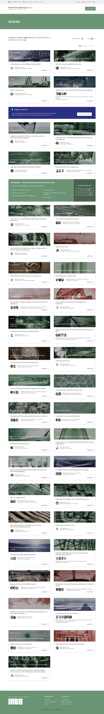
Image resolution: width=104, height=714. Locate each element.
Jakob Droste (77, 561)
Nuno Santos (21, 334)
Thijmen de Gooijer (29, 391)
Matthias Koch (32, 557)
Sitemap (42, 709)
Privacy (51, 709)
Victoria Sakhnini (79, 279)
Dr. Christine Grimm (26, 365)
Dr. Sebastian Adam (75, 589)
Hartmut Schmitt (83, 561)
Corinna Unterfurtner (84, 96)
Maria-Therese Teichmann (65, 96)
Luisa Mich (24, 93)
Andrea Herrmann (64, 338)
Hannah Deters (70, 561)
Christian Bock (22, 474)
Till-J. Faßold (21, 675)
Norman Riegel (82, 589)
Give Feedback (65, 699)
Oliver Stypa (69, 419)
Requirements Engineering (20, 8)
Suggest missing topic (84, 114)
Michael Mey (66, 364)
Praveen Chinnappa (23, 170)
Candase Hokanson (76, 222)
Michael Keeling (37, 391)
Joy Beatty (69, 222)
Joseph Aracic (21, 141)
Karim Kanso (34, 419)
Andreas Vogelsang (88, 170)
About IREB (47, 699)
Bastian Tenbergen (64, 620)
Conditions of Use (59, 709)
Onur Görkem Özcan (34, 365)
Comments (83, 1)
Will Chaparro (44, 391)
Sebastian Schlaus (76, 419)
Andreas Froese (87, 620)
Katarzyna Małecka (23, 253)
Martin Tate (66, 647)
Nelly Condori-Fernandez (85, 338)
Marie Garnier (25, 647)
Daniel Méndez (74, 170)
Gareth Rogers (22, 67)
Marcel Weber (78, 393)
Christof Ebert (67, 307)
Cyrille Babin (66, 142)
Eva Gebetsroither (75, 96)
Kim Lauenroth (37, 307)
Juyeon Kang (77, 473)
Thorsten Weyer (80, 620)
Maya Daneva (71, 338)
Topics (91, 8)
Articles (78, 1)
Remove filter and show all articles (87, 45)
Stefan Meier (67, 447)
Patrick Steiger (44, 307)
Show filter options (77, 38)
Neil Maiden (21, 446)
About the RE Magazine (50, 701)
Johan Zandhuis (67, 249)
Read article (44, 70)
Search (94, 1)
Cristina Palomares (29, 587)
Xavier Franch (80, 170)
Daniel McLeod (40, 419)
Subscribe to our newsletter (83, 194)
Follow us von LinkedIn (84, 189)
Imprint (46, 709)
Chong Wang (77, 338)
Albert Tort (21, 530)
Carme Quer (36, 587)
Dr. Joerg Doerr (89, 589)
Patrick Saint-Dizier (71, 473)
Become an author (66, 704)
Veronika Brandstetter (69, 621)
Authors (89, 1)
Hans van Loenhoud (29, 307)
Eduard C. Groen (25, 557)
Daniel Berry (85, 279)
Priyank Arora (67, 502)
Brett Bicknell (28, 419)
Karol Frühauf (67, 67)
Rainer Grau (21, 223)
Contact (46, 704)
